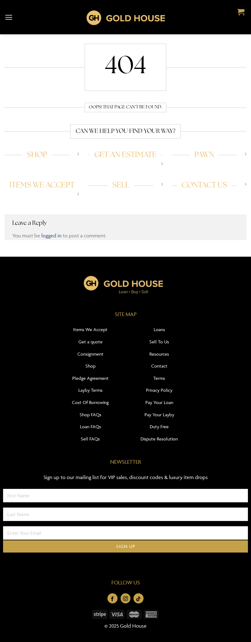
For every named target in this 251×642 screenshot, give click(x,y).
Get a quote (90, 342)
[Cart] (240, 12)
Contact (159, 366)
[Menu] (9, 17)
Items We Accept (90, 329)
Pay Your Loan (159, 402)
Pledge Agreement (90, 378)
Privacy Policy (159, 390)
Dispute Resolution (159, 439)
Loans (159, 329)
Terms (159, 378)
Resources (159, 354)
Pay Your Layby (159, 414)
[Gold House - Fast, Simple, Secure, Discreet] (125, 17)
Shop (90, 366)
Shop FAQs (90, 414)
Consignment (90, 354)
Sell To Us (159, 342)
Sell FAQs (90, 439)
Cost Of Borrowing (90, 402)
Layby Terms (90, 390)
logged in (51, 235)
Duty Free (159, 426)
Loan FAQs (90, 426)
